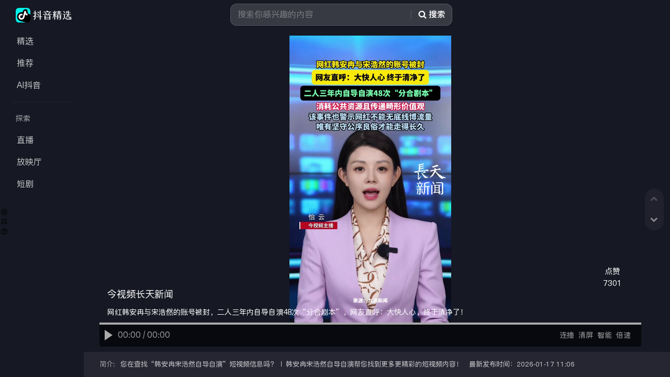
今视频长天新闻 (140, 294)
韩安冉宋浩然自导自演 (188, 364)
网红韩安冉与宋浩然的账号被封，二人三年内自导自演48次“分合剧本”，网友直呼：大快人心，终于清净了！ (287, 312)
